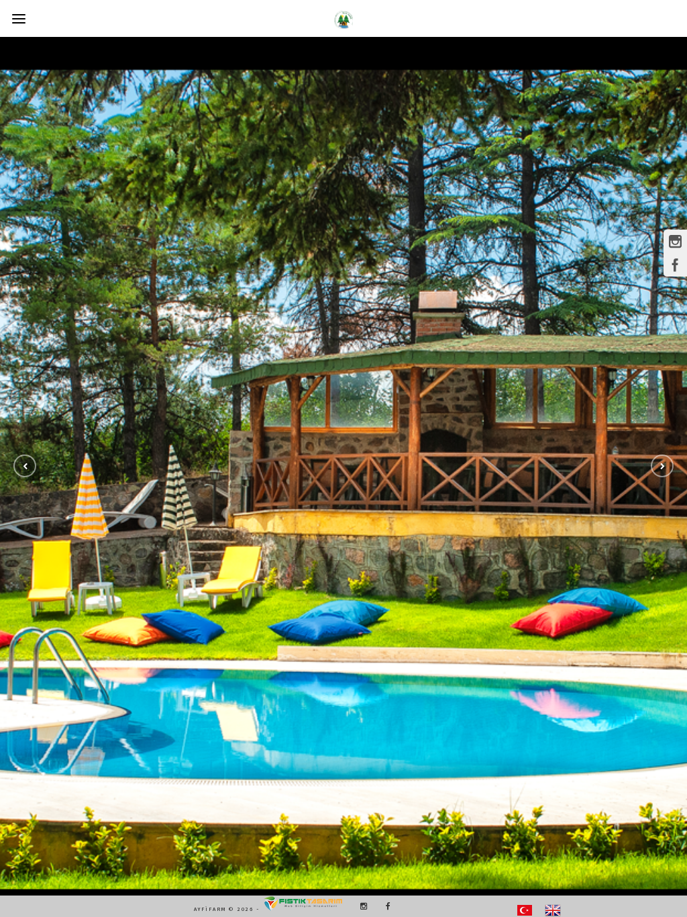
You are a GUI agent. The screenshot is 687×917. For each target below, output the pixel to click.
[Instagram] (360, 906)
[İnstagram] (675, 241)
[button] (24, 465)
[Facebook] (383, 906)
